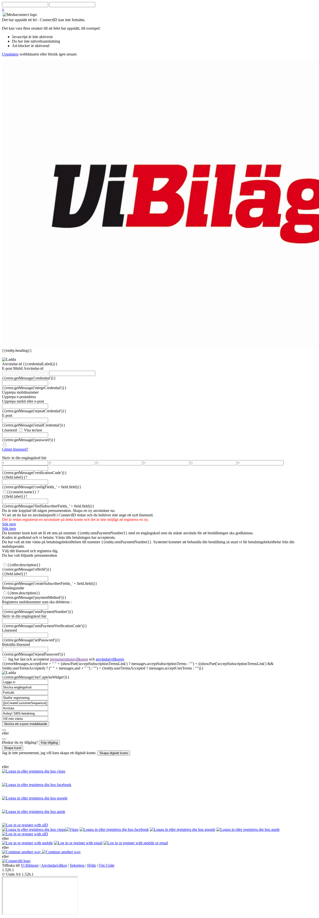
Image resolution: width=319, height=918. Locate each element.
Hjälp (91, 865)
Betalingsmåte (13, 588)
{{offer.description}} (24, 565)
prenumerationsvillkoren (69, 659)
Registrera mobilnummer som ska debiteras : (37, 602)
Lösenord (9, 430)
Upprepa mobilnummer (20, 392)
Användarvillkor (54, 865)
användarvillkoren (110, 659)
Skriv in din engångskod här (24, 458)
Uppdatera (10, 54)
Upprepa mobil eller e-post (23, 401)
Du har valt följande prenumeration (29, 555)
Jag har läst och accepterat (65, 659)
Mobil (18, 368)
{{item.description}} (23, 593)
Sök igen (9, 524)
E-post (7, 368)
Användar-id (12, 364)
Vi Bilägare (30, 865)
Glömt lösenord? (15, 449)
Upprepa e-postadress (19, 397)
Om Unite (106, 865)
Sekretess (77, 865)
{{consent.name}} (21, 492)
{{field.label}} (14, 477)
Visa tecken (32, 430)
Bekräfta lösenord (16, 644)
